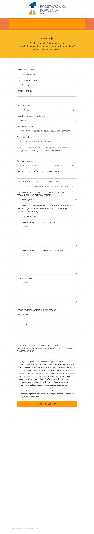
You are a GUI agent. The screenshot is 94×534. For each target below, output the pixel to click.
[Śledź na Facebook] (47, 517)
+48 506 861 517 (29, 496)
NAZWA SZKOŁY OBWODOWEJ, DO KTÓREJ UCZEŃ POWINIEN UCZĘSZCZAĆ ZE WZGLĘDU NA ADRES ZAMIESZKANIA (42, 149)
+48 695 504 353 (29, 507)
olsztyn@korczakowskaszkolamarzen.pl (39, 499)
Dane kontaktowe (27, 489)
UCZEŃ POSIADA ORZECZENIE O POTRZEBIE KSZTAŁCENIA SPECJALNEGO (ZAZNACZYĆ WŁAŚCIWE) (41, 193)
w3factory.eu (32, 529)
